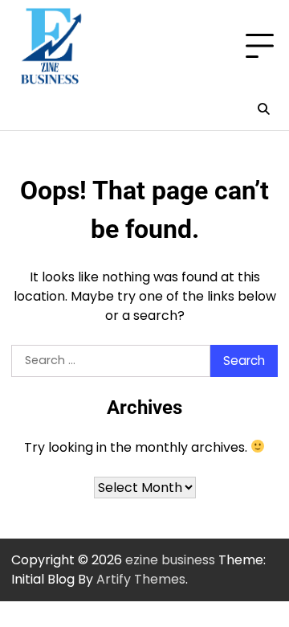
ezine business (170, 560)
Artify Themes (140, 579)
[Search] (263, 109)
